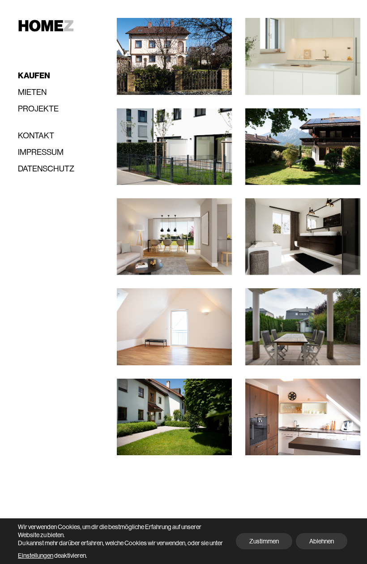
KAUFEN (34, 76)
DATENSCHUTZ (46, 168)
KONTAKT (36, 135)
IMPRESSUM (41, 152)
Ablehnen (321, 541)
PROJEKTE (38, 108)
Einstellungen (35, 555)
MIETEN (32, 92)
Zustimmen (264, 541)
